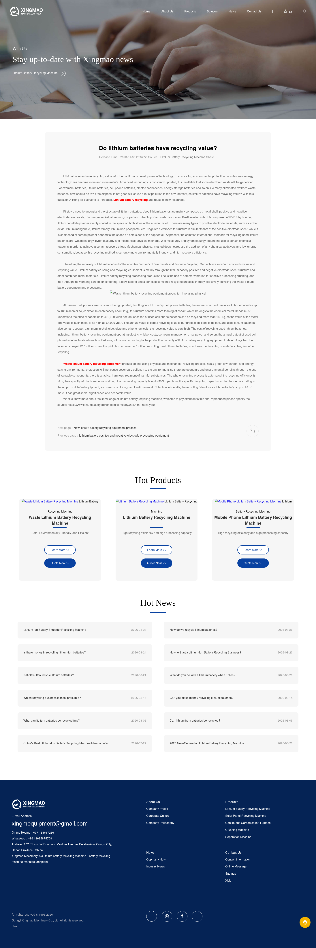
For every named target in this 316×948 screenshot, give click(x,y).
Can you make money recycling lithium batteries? (201, 698)
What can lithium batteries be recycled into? (51, 720)
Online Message (236, 866)
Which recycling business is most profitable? (52, 698)
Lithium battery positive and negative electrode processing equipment (124, 435)
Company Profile (157, 809)
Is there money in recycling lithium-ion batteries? (54, 652)
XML (228, 880)
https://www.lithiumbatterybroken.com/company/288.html (104, 405)
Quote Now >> (60, 563)
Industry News (155, 866)
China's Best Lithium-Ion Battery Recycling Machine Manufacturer (65, 743)
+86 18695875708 (40, 838)
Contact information (238, 859)
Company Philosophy (160, 823)
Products (190, 11)
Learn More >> (60, 550)
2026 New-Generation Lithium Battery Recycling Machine (207, 743)
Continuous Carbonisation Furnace (248, 823)
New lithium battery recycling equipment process (105, 428)
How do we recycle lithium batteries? (193, 629)
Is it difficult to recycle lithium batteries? (48, 675)
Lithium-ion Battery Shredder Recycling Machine (54, 629)
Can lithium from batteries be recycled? (195, 720)
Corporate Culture (158, 815)
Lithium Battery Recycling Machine (182, 157)
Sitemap (230, 873)
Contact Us (254, 11)
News (232, 11)
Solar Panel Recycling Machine (245, 815)
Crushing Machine (237, 830)
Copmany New (156, 859)
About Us (167, 11)
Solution (212, 11)
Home (146, 11)
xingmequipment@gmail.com (50, 823)
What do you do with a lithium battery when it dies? (202, 675)
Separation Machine (238, 837)
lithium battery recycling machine (65, 856)
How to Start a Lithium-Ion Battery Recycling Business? (205, 652)
